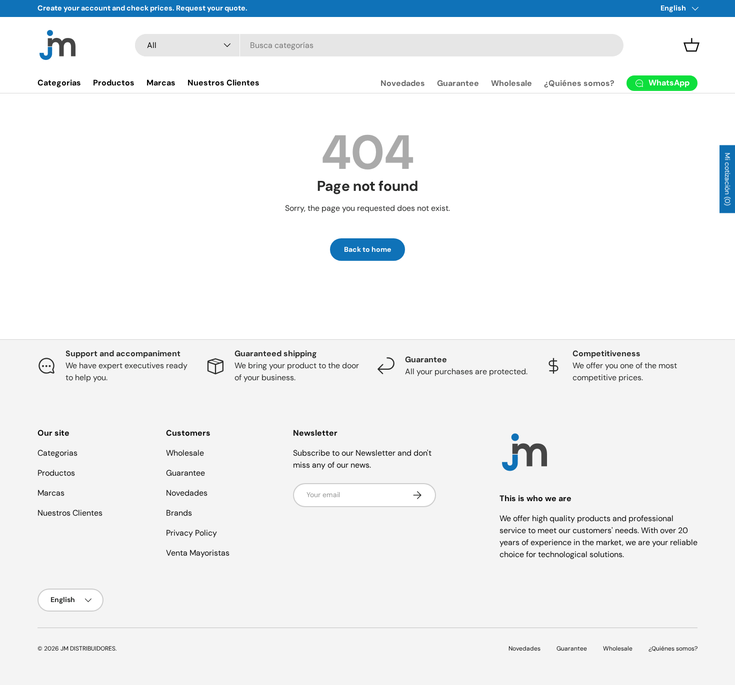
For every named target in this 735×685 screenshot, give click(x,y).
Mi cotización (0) (727, 178)
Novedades (402, 83)
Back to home (367, 249)
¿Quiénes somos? (579, 83)
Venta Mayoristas (198, 553)
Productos (113, 82)
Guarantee (458, 83)
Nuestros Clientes (224, 82)
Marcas (161, 82)
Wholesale (511, 83)
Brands (179, 513)
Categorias (59, 82)
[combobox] (379, 45)
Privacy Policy (191, 533)
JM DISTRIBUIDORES (88, 649)
